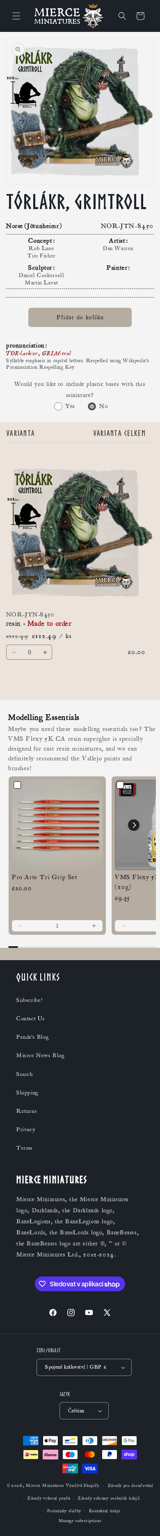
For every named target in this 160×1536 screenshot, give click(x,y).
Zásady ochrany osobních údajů (109, 1498)
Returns (26, 1111)
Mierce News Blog (40, 1055)
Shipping (27, 1092)
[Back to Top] (143, 1519)
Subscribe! (29, 1000)
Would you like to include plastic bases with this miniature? (80, 389)
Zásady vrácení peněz (48, 1498)
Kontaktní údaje (105, 1511)
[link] (57, 825)
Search (24, 1074)
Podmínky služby (64, 1511)
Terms (24, 1148)
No (103, 406)
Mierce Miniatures (45, 1486)
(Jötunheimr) (43, 226)
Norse (14, 226)
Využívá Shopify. (83, 1486)
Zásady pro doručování (130, 1486)
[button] (16, 16)
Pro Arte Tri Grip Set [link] (45, 877)
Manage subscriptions (80, 1521)
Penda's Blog (32, 1037)
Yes (70, 406)
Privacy (25, 1129)
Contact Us (30, 1018)
